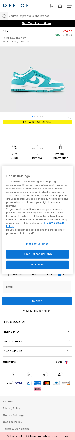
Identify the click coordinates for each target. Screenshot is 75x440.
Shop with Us (13, 351)
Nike (5, 31)
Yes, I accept (37, 264)
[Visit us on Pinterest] (29, 374)
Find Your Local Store (36, 23)
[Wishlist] (49, 6)
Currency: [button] (33, 362)
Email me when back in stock (49, 436)
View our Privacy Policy (37, 310)
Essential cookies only (37, 254)
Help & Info (11, 331)
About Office (13, 341)
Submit (37, 301)
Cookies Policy (12, 422)
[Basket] (58, 6)
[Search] (4, 16)
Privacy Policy (12, 408)
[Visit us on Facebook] (14, 374)
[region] (37, 220)
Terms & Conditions (16, 429)
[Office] (16, 5)
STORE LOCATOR (14, 322)
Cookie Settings (13, 415)
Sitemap (8, 401)
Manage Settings (37, 243)
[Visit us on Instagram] (45, 374)
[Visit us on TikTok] (60, 374)
